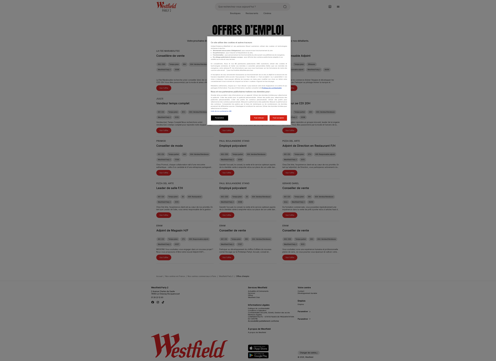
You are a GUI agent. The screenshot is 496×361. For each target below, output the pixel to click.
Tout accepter (278, 118)
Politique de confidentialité (272, 88)
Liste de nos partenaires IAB (221, 111)
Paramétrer (219, 118)
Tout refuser (259, 118)
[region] (249, 80)
